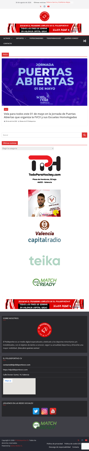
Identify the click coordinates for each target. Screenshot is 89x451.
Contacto (7, 43)
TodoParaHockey (54, 38)
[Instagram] (44, 411)
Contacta (75, 447)
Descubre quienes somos (28, 348)
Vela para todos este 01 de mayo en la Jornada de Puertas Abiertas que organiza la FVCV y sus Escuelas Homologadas (41, 115)
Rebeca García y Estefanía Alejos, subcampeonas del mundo (58, 3)
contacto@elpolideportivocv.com (16, 365)
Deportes (20, 38)
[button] (11, 38)
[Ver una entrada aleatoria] (84, 41)
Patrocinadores (36, 38)
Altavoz (6, 38)
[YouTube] (52, 411)
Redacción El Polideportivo (28, 121)
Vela (6, 109)
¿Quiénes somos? (71, 38)
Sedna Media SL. (17, 446)
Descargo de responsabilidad (60, 447)
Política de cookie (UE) (72, 444)
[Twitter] (36, 411)
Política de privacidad (55, 444)
